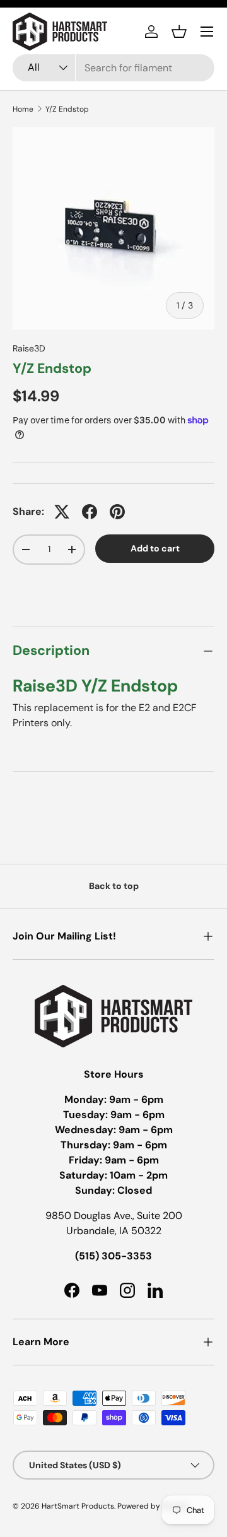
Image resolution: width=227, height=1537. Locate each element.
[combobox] (113, 67)
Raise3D (29, 348)
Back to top (114, 886)
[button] (179, 31)
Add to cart (155, 548)
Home (23, 109)
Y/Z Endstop (67, 109)
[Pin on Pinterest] (117, 512)
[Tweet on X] (62, 512)
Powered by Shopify (153, 1506)
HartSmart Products (78, 1506)
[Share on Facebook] (89, 512)
